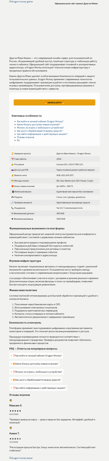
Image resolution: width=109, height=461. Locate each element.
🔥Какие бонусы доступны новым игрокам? (35, 363)
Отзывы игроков (25, 137)
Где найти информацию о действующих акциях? (42, 134)
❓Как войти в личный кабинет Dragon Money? (37, 355)
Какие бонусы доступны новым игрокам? (38, 124)
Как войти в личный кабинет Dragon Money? (40, 121)
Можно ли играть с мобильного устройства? (40, 127)
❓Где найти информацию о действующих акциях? (39, 387)
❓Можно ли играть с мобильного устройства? (37, 371)
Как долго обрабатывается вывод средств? (39, 130)
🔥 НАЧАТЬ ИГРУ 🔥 (54, 102)
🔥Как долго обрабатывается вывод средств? (36, 379)
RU (18, 140)
